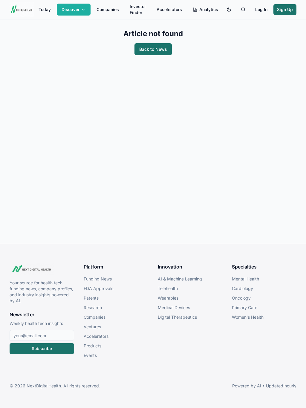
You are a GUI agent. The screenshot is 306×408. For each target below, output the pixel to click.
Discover (71, 9)
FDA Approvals (98, 288)
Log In (261, 9)
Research (93, 307)
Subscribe (42, 348)
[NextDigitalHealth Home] (42, 269)
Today (45, 9)
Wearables (168, 297)
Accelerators (169, 9)
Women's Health (248, 317)
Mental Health (245, 278)
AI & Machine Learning (180, 278)
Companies (108, 9)
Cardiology (242, 288)
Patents (91, 297)
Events (90, 355)
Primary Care (244, 307)
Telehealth (168, 288)
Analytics (208, 9)
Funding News (98, 278)
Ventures (92, 326)
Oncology (241, 297)
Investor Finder (138, 9)
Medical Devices (174, 307)
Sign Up (285, 9)
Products (92, 345)
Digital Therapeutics (177, 317)
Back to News (153, 49)
